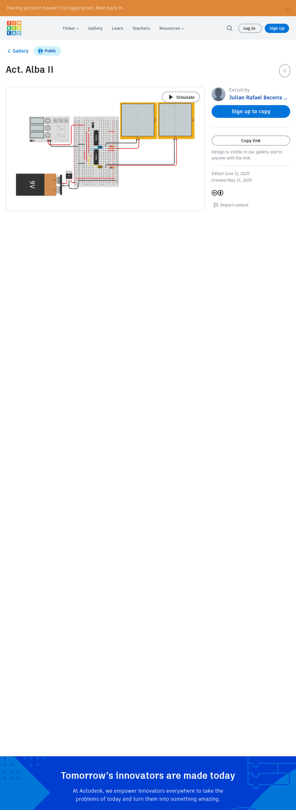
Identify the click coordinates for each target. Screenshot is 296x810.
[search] (229, 28)
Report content (234, 205)
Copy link (250, 141)
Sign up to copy (251, 111)
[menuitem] (70, 28)
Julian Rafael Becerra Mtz (261, 97)
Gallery (21, 51)
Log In (250, 28)
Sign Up (276, 28)
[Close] (287, 8)
